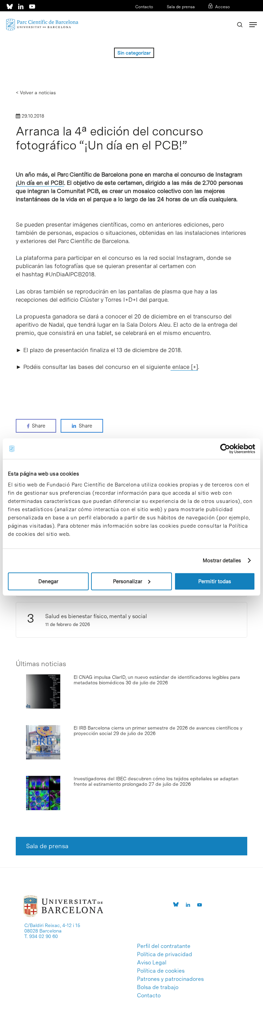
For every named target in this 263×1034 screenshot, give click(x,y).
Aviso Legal (151, 962)
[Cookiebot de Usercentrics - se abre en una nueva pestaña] (225, 449)
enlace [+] (184, 366)
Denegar (48, 581)
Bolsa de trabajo (157, 987)
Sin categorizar (134, 53)
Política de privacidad (164, 954)
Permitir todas (214, 581)
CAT (204, 15)
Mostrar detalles (222, 560)
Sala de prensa (181, 6)
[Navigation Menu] (253, 24)
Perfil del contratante (163, 946)
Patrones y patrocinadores (170, 979)
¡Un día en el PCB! (40, 182)
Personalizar (127, 581)
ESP (214, 15)
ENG (225, 15)
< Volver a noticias (36, 92)
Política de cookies (161, 971)
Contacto (144, 6)
